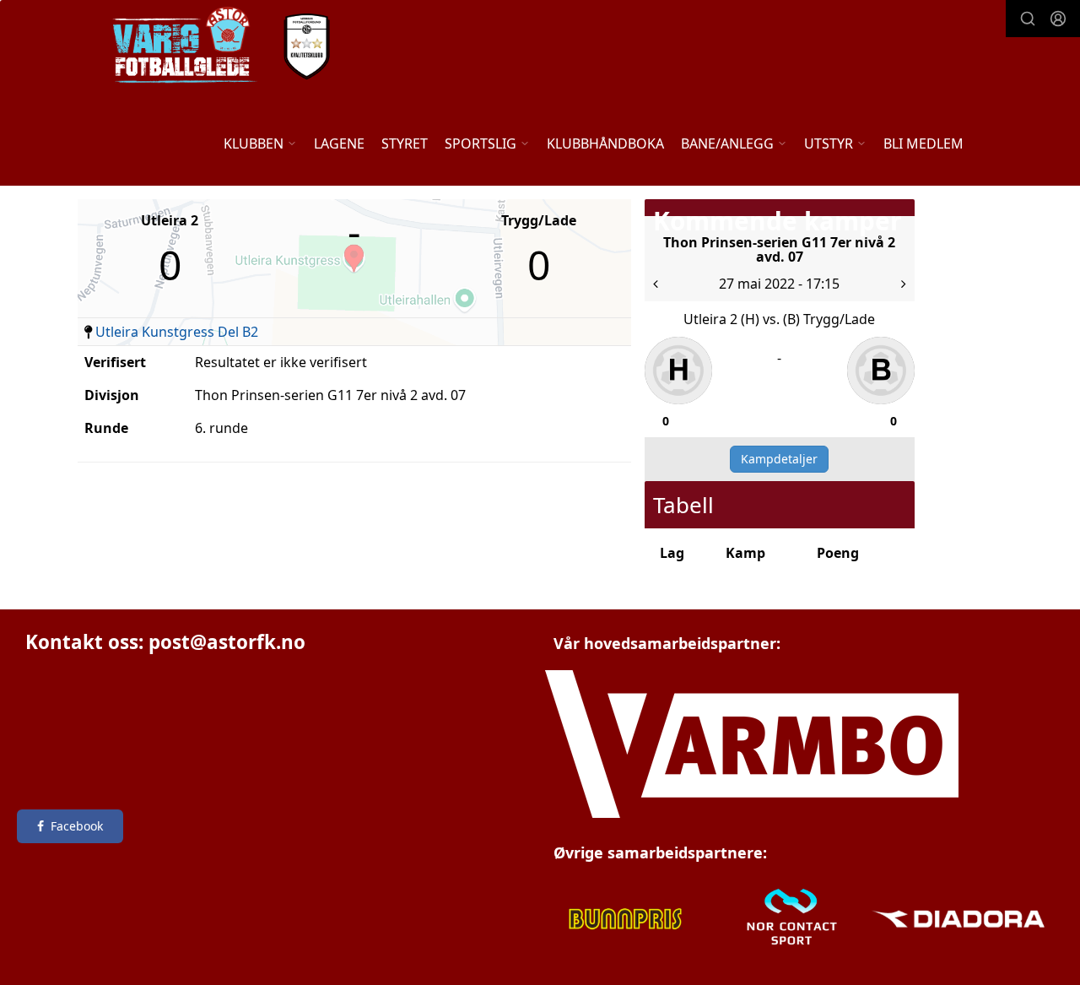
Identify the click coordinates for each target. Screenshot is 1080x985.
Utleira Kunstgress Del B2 (176, 331)
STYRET (404, 143)
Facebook (77, 826)
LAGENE (339, 143)
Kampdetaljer (779, 459)
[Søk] (1027, 18)
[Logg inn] (1058, 18)
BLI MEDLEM (923, 143)
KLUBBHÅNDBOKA (605, 143)
